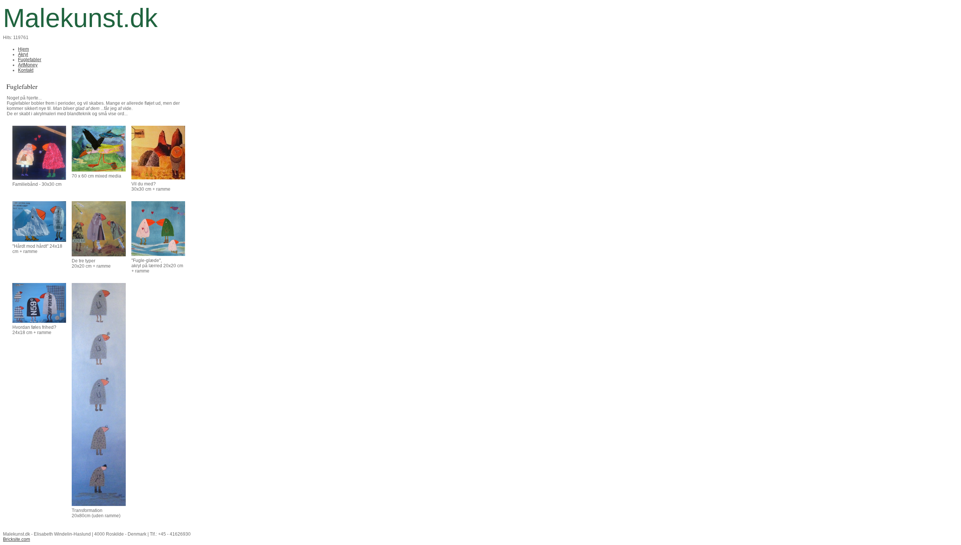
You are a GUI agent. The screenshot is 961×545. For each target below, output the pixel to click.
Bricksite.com (16, 539)
